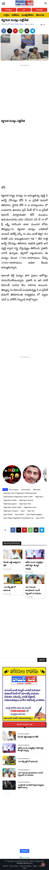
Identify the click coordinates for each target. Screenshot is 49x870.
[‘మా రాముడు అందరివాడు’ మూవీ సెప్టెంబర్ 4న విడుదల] (34, 579)
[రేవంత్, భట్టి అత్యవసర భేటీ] (12, 554)
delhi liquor (37, 489)
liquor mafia (40, 518)
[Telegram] (32, 30)
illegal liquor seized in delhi (12, 507)
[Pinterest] (15, 30)
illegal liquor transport (11, 511)
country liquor (26, 489)
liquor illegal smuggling (34, 514)
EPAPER (24, 851)
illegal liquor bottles (10, 500)
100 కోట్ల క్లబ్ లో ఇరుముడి (28, 762)
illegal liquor (39, 497)
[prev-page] (4, 794)
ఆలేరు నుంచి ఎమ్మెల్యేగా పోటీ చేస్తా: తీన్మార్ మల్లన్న (34, 565)
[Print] (26, 30)
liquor (23, 511)
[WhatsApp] (21, 30)
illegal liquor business (26, 500)
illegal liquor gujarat (10, 504)
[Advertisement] (24, 91)
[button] (46, 4)
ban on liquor (13, 489)
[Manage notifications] (43, 864)
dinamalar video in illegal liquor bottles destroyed (20, 493)
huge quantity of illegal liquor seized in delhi (18, 497)
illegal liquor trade (30, 507)
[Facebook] (3, 30)
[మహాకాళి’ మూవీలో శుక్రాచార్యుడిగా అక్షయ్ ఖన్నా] (9, 785)
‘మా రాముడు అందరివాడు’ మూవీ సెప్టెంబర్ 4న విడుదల (33, 590)
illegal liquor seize (25, 504)
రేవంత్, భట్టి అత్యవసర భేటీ (28, 737)
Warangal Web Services (24, 863)
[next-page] (8, 794)
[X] (9, 30)
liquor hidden (19, 514)
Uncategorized (23, 734)
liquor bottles (8, 514)
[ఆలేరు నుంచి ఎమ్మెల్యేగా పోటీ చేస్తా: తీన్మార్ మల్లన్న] (34, 554)
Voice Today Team (17, 24)
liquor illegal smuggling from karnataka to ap (18, 518)
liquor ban (30, 511)
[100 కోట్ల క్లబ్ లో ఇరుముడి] (12, 579)
